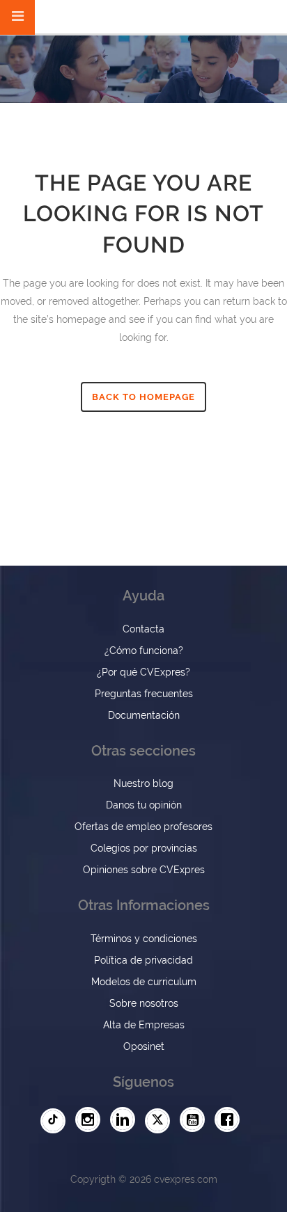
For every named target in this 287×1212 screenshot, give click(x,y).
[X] (161, 1120)
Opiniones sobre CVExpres (144, 869)
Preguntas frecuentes (144, 693)
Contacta (143, 629)
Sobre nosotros (143, 1003)
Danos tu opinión (144, 805)
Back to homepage (143, 397)
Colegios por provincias (144, 848)
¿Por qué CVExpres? (143, 672)
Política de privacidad (143, 960)
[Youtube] (196, 1120)
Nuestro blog (143, 783)
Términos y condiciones (144, 938)
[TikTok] (56, 1120)
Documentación (144, 715)
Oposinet (143, 1046)
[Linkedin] (126, 1120)
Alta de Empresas (144, 1024)
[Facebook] (231, 1120)
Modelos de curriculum (143, 981)
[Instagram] (91, 1120)
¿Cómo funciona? (143, 650)
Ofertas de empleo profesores (143, 826)
